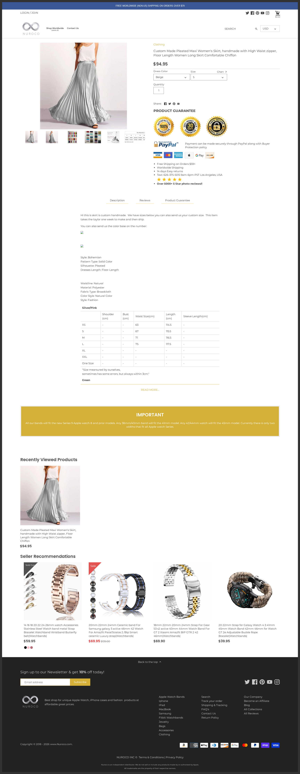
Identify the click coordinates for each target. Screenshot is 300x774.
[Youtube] (262, 13)
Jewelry (164, 721)
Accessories (166, 730)
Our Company (253, 696)
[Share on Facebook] (165, 103)
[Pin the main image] (174, 103)
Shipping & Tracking (214, 705)
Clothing (159, 44)
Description (117, 200)
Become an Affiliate (256, 701)
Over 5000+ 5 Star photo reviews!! (179, 181)
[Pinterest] (257, 13)
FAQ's (205, 709)
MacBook (165, 709)
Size (193, 71)
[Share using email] (178, 103)
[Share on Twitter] (169, 103)
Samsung (165, 713)
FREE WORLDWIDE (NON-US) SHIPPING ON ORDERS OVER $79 (150, 6)
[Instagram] (267, 13)
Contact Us (208, 713)
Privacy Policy (175, 757)
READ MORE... (150, 389)
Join (34, 12)
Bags (162, 726)
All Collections (253, 709)
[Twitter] (247, 13)
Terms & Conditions (151, 757)
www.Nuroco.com (61, 744)
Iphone (163, 701)
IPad (162, 705)
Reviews (145, 200)
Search (205, 696)
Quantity (158, 84)
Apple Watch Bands (172, 696)
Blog (247, 705)
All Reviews (251, 713)
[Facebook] (252, 13)
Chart (220, 71)
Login (24, 12)
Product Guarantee (177, 200)
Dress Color (160, 71)
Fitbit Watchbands (171, 717)
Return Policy (210, 717)
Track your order (211, 701)
